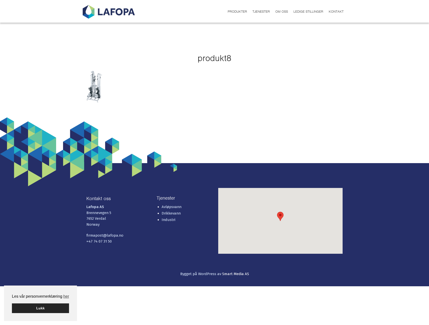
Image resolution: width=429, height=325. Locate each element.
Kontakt (336, 11)
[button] (280, 216)
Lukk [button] (40, 308)
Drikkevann (171, 213)
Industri (168, 219)
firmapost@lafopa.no (104, 235)
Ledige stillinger (308, 11)
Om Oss (281, 11)
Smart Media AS (235, 274)
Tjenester (261, 11)
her (66, 296)
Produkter (237, 11)
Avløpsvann (171, 207)
